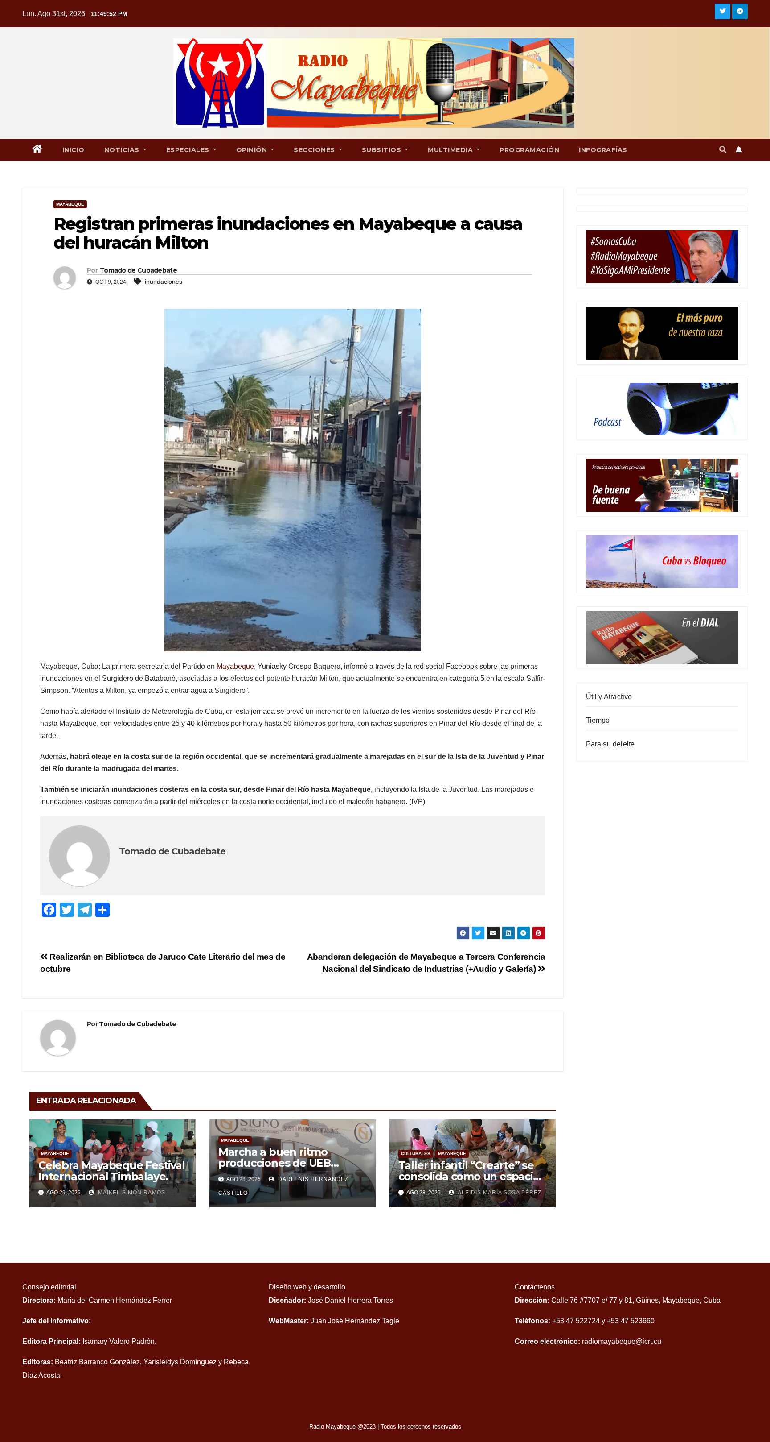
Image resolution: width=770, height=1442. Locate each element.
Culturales (415, 1153)
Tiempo (598, 720)
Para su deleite (610, 744)
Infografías (603, 150)
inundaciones (163, 281)
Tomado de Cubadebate (138, 270)
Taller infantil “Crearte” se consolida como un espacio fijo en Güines (469, 1176)
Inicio (73, 150)
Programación (529, 150)
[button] (722, 149)
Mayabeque (70, 204)
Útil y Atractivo (609, 696)
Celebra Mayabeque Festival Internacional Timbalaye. (111, 1171)
